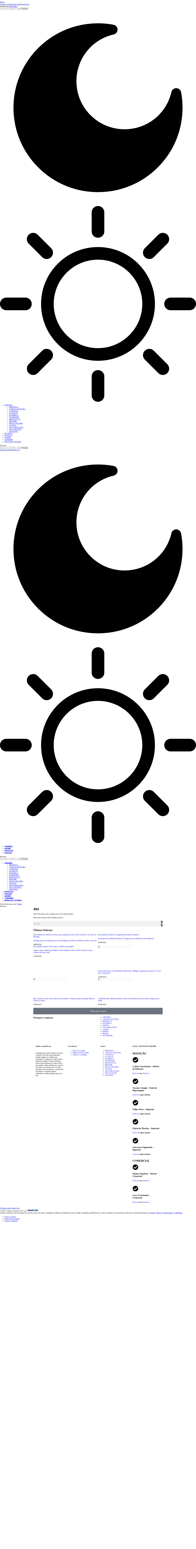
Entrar (19, 904)
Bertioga (106, 1033)
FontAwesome (167, 1213)
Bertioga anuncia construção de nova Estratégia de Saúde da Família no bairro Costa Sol (65, 941)
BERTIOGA (107, 1021)
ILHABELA (107, 1023)
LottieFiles (178, 1213)
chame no (145, 1073)
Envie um (136, 1073)
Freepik (152, 1213)
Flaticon (159, 1213)
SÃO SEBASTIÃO (110, 1027)
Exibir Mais (13, 6)
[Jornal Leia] (14, 4)
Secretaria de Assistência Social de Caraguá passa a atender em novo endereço (126, 938)
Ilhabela (105, 1031)
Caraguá (106, 1029)
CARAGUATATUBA (111, 1019)
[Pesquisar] (162, 923)
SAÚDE (106, 1025)
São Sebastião (108, 1035)
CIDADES (107, 1017)
